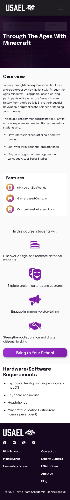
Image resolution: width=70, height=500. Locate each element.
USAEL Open (49, 466)
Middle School (12, 458)
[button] (60, 7)
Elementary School (15, 466)
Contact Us (48, 451)
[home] (20, 7)
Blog (44, 481)
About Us (47, 473)
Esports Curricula (52, 458)
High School (10, 451)
